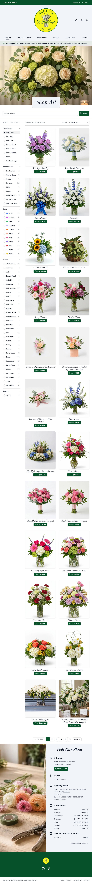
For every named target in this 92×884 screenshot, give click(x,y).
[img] (87, 809)
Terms (62, 880)
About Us (76, 2)
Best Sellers (42, 37)
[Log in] (81, 20)
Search (85, 113)
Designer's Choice (24, 37)
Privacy (69, 880)
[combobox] (78, 122)
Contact (85, 2)
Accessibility (77, 880)
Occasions (70, 37)
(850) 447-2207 (10, 2)
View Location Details (78, 843)
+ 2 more (62, 799)
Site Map (86, 880)
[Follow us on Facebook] (48, 868)
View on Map (62, 769)
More (84, 37)
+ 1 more (66, 792)
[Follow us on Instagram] (43, 868)
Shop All (7, 37)
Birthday (56, 37)
